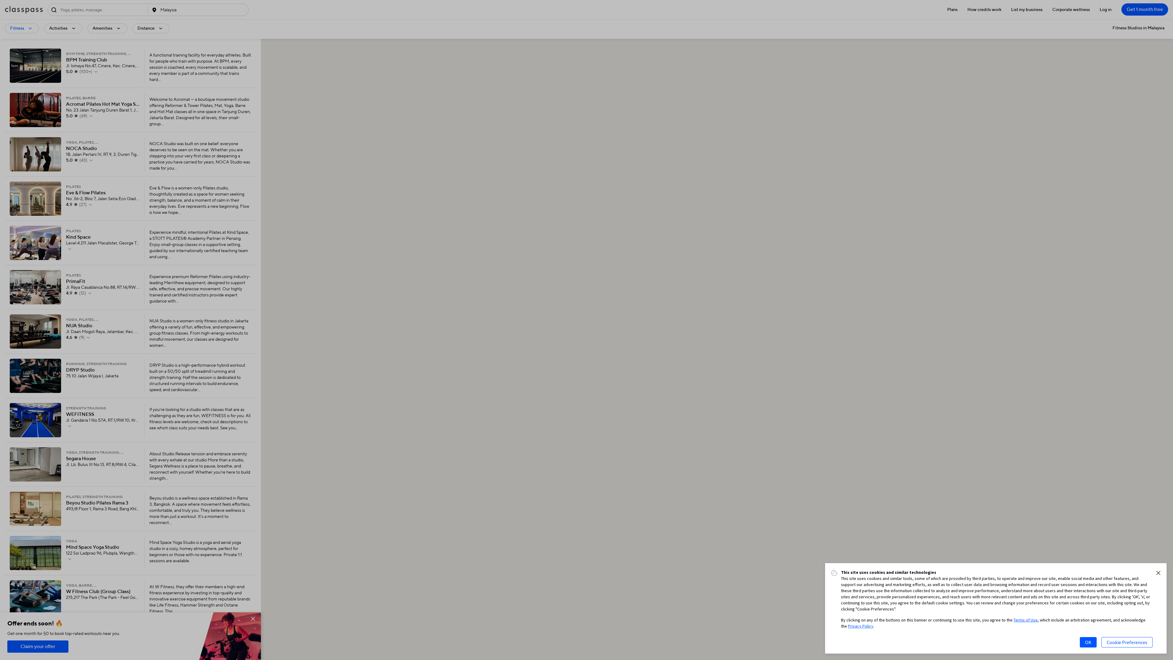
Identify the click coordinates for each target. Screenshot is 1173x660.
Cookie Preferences (1127, 642)
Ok (1088, 642)
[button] (1158, 573)
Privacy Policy (860, 626)
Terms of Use (1026, 620)
